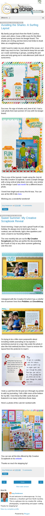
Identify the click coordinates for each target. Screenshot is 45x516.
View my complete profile (10, 509)
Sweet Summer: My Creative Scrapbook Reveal (18, 219)
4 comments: (27, 205)
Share (5, 209)
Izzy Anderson (17, 493)
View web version (22, 487)
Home (22, 482)
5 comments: (27, 470)
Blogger (27, 514)
